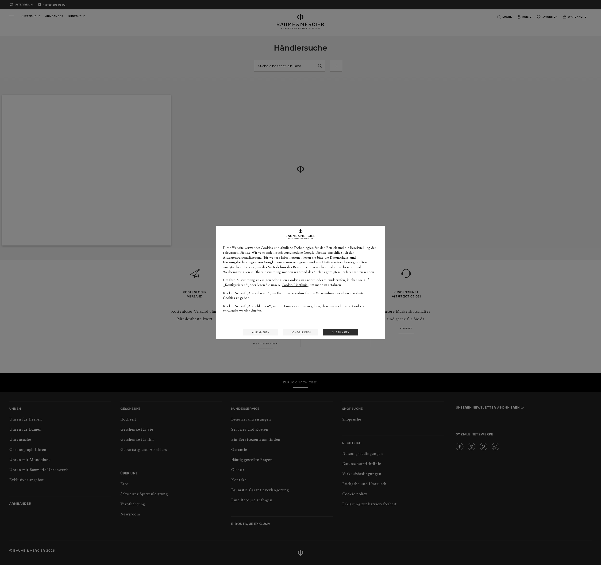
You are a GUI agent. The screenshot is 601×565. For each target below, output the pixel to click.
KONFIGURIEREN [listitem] (301, 332)
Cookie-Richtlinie (295, 285)
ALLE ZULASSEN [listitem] (340, 332)
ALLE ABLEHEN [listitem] (260, 332)
